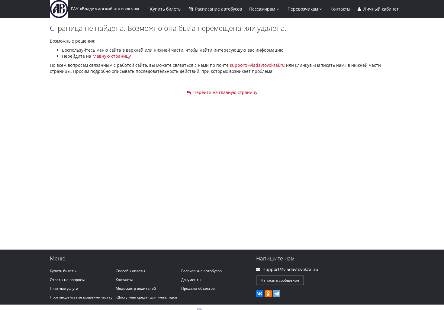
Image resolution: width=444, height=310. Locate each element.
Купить (166, 9)
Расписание (218, 9)
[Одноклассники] (268, 293)
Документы (191, 279)
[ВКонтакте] (259, 293)
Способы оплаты (130, 270)
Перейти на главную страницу (224, 92)
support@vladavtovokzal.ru (257, 65)
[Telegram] (276, 293)
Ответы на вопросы (67, 279)
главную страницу (111, 56)
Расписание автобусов (201, 270)
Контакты (340, 9)
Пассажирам (262, 9)
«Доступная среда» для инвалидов (146, 297)
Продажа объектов (198, 288)
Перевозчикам (303, 9)
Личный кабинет (380, 9)
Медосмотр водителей (136, 288)
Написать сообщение (280, 280)
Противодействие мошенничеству (81, 297)
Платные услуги (64, 288)
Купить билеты (63, 270)
